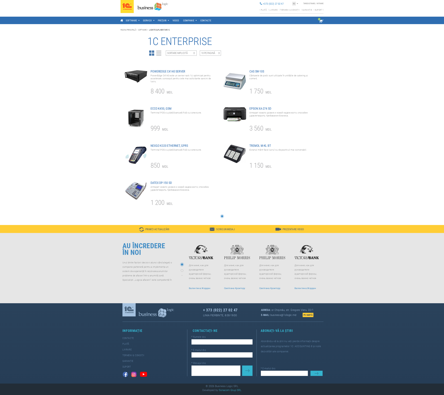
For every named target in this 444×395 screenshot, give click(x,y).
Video (176, 20)
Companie (188, 20)
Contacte (205, 20)
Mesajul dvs (198, 363)
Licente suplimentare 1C (159, 30)
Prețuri (162, 20)
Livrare (274, 10)
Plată (264, 10)
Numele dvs (198, 336)
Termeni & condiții (290, 10)
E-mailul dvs (198, 350)
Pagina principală (128, 30)
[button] (222, 216)
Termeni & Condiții (133, 355)
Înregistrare (309, 3)
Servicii (147, 20)
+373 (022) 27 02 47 (273, 3)
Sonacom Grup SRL (230, 390)
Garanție (307, 10)
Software (131, 20)
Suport (318, 10)
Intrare (320, 3)
